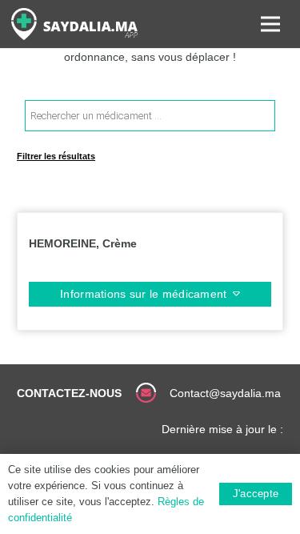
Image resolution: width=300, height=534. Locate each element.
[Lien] (74, 24)
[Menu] (270, 24)
